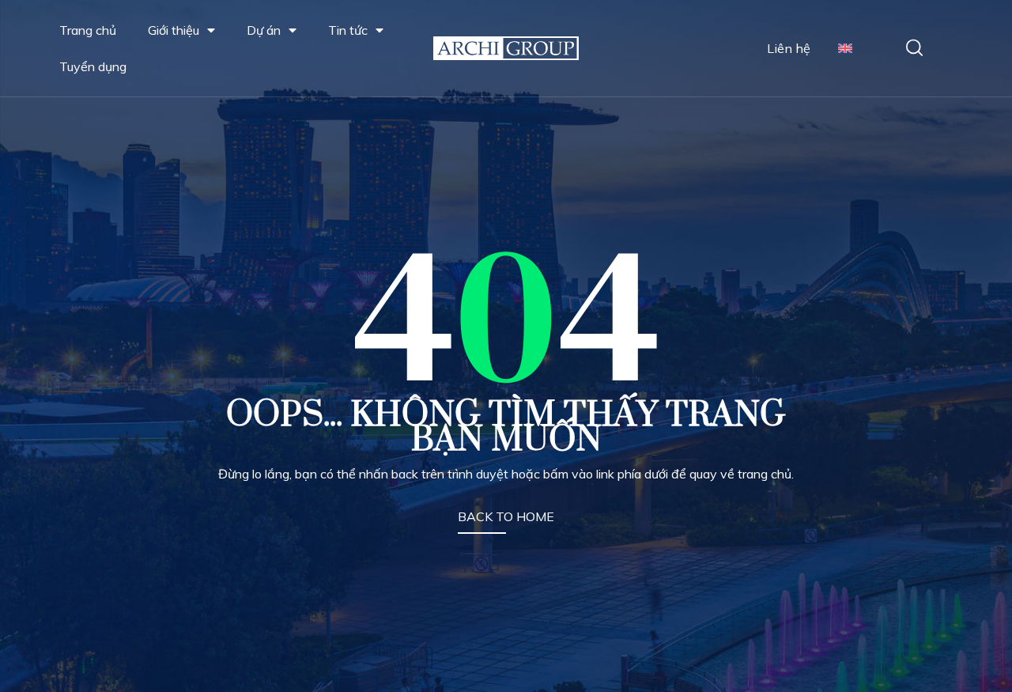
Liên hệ (788, 48)
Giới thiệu (173, 30)
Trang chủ (87, 30)
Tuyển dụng (92, 66)
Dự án (264, 30)
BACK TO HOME (506, 516)
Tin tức (348, 30)
